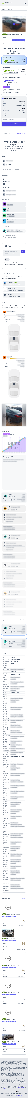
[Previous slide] (4, 415)
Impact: (8, 312)
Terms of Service (20, 1087)
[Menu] (25, 2)
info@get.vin (18, 1095)
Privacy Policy (4, 1088)
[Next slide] (23, 415)
